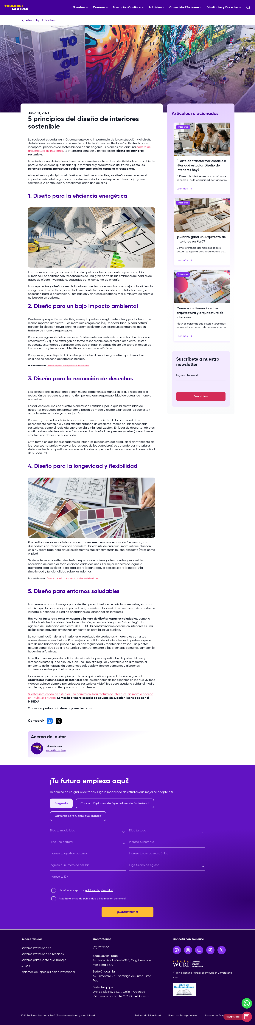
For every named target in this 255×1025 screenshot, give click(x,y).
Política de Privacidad (148, 1015)
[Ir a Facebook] (177, 950)
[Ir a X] (221, 950)
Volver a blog (33, 20)
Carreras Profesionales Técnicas (42, 954)
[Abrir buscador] (248, 7)
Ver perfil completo (56, 750)
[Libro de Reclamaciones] (204, 989)
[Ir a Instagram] (188, 950)
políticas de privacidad (99, 890)
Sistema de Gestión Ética (219, 1015)
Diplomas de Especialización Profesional (48, 972)
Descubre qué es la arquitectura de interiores (68, 366)
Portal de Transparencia (182, 1015)
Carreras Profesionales (36, 948)
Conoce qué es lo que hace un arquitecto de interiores (72, 578)
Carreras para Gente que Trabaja (43, 960)
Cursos (25, 966)
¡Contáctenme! (127, 912)
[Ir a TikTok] (210, 950)
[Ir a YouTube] (199, 950)
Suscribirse (201, 396)
